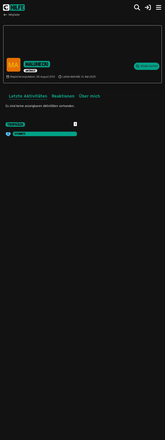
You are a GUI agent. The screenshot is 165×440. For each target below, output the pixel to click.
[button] (146, 66)
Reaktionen (63, 96)
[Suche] (137, 7)
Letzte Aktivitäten (28, 96)
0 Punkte (20, 134)
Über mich (89, 96)
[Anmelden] (148, 7)
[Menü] (158, 7)
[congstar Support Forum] (14, 7)
